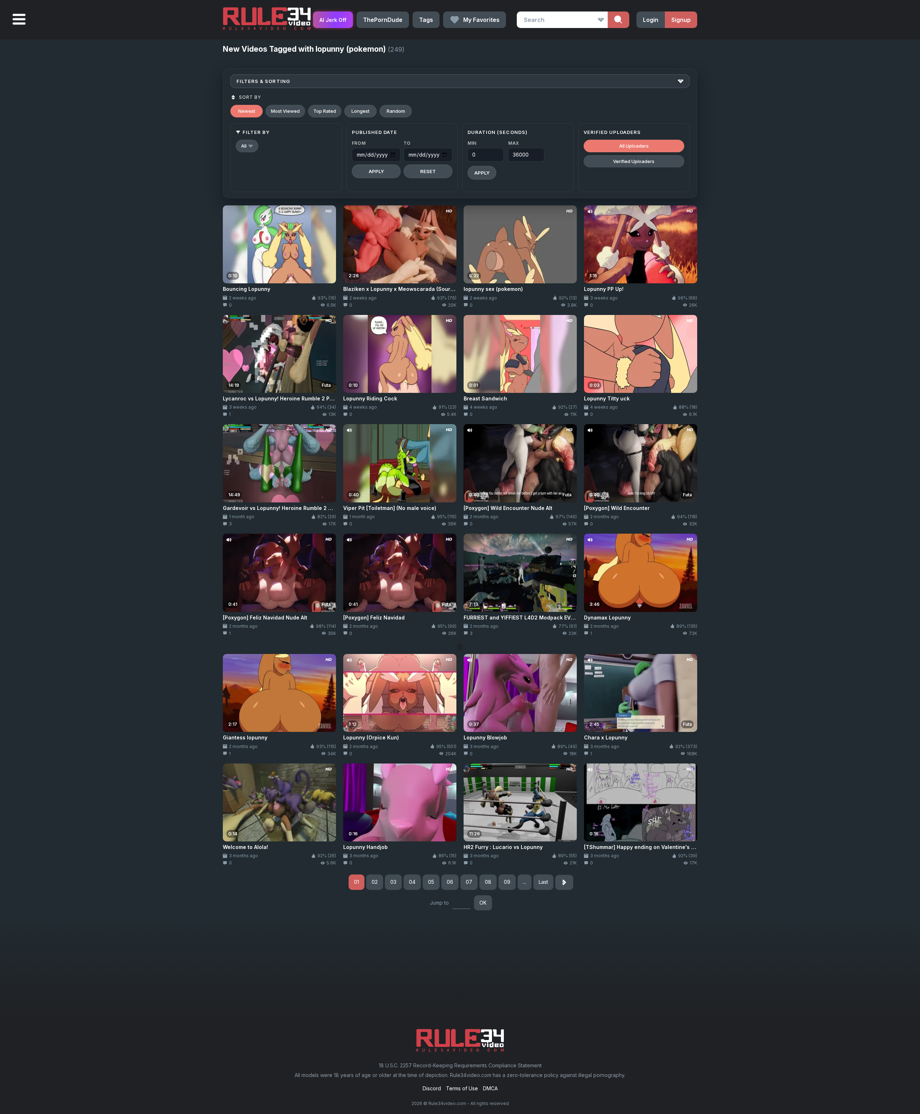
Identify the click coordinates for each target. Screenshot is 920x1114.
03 (393, 882)
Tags (426, 19)
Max (513, 143)
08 (488, 882)
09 (507, 882)
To (407, 143)
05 (431, 882)
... (524, 882)
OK (483, 903)
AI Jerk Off (332, 20)
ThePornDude (382, 19)
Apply (376, 171)
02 (375, 882)
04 (412, 882)
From (359, 143)
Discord (432, 1088)
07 (469, 882)
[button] (247, 146)
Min (472, 143)
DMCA (490, 1088)
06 (450, 882)
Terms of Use (462, 1088)
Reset (428, 171)
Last (543, 882)
